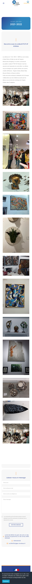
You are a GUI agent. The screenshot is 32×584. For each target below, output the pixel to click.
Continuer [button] (6, 581)
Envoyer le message (16, 524)
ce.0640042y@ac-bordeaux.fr (17, 543)
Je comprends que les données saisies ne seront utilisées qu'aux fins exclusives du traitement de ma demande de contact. (15, 518)
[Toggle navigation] (3, 3)
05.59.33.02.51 (17, 541)
